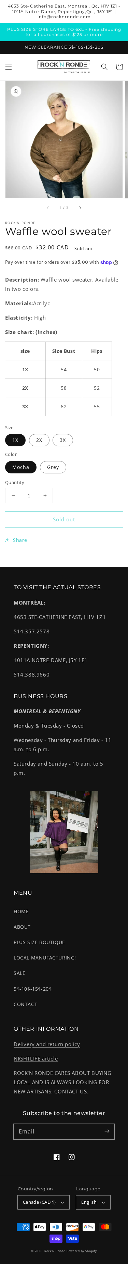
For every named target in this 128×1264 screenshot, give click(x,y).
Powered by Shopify (82, 1251)
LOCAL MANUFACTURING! (45, 957)
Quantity (14, 482)
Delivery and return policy (47, 1044)
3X (63, 440)
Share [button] (20, 540)
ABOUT (22, 927)
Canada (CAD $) (39, 1202)
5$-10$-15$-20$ (33, 989)
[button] (8, 66)
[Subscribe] (106, 1131)
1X (15, 440)
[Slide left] (48, 207)
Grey (53, 467)
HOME (21, 911)
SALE (19, 973)
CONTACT (25, 1004)
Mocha (20, 467)
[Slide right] (79, 207)
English (89, 1202)
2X (39, 440)
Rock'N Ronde (54, 1251)
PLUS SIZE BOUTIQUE (39, 942)
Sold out (64, 519)
